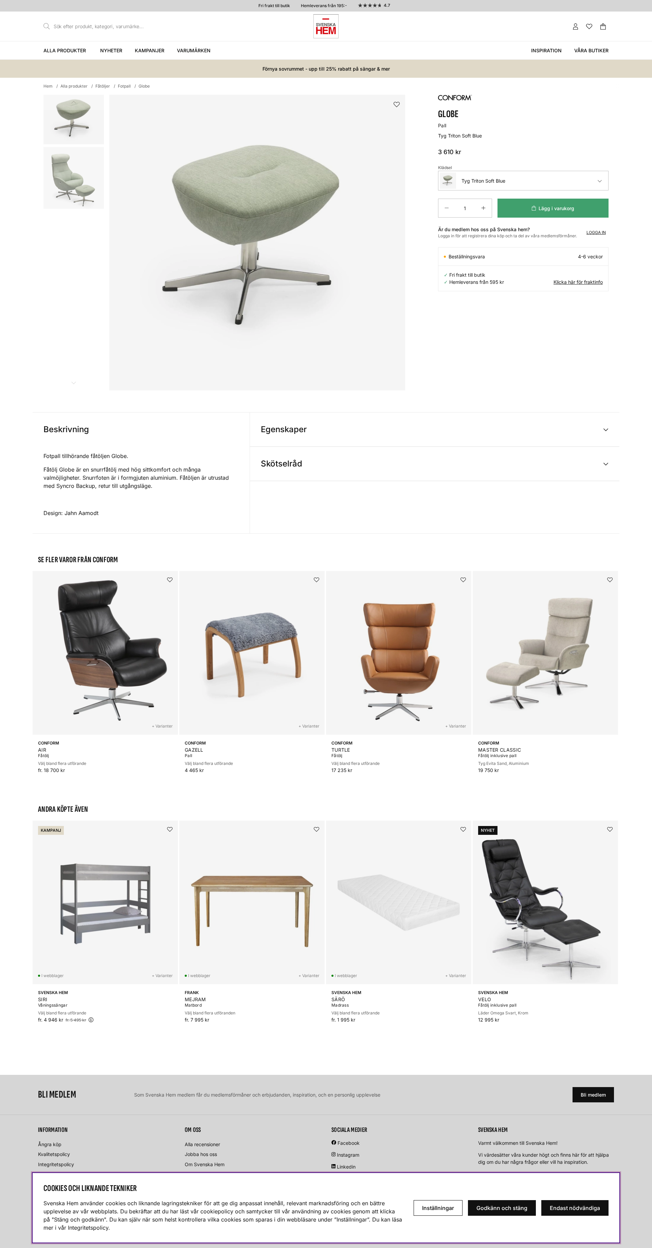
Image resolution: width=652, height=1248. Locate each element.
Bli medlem (593, 1095)
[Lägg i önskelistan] (397, 104)
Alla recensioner (202, 1144)
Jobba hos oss (201, 1154)
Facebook (349, 1143)
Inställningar (438, 1208)
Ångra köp (49, 1144)
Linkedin (346, 1167)
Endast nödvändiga (575, 1208)
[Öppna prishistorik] (91, 1019)
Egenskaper (284, 429)
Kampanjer (149, 50)
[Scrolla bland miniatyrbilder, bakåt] (73, 102)
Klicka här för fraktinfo (578, 282)
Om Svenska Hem (204, 1164)
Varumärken (194, 50)
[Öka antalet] (483, 208)
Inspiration (546, 50)
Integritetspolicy (56, 1164)
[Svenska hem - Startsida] (326, 26)
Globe (144, 86)
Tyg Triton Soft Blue (483, 181)
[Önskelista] (589, 26)
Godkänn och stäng (501, 1208)
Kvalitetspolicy (54, 1154)
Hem (48, 86)
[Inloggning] (575, 26)
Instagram (348, 1155)
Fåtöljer (102, 86)
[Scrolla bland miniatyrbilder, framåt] (73, 382)
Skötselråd (281, 464)
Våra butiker (591, 50)
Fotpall (124, 86)
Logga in (596, 232)
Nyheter (111, 50)
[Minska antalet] (446, 208)
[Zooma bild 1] (257, 242)
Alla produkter (64, 50)
